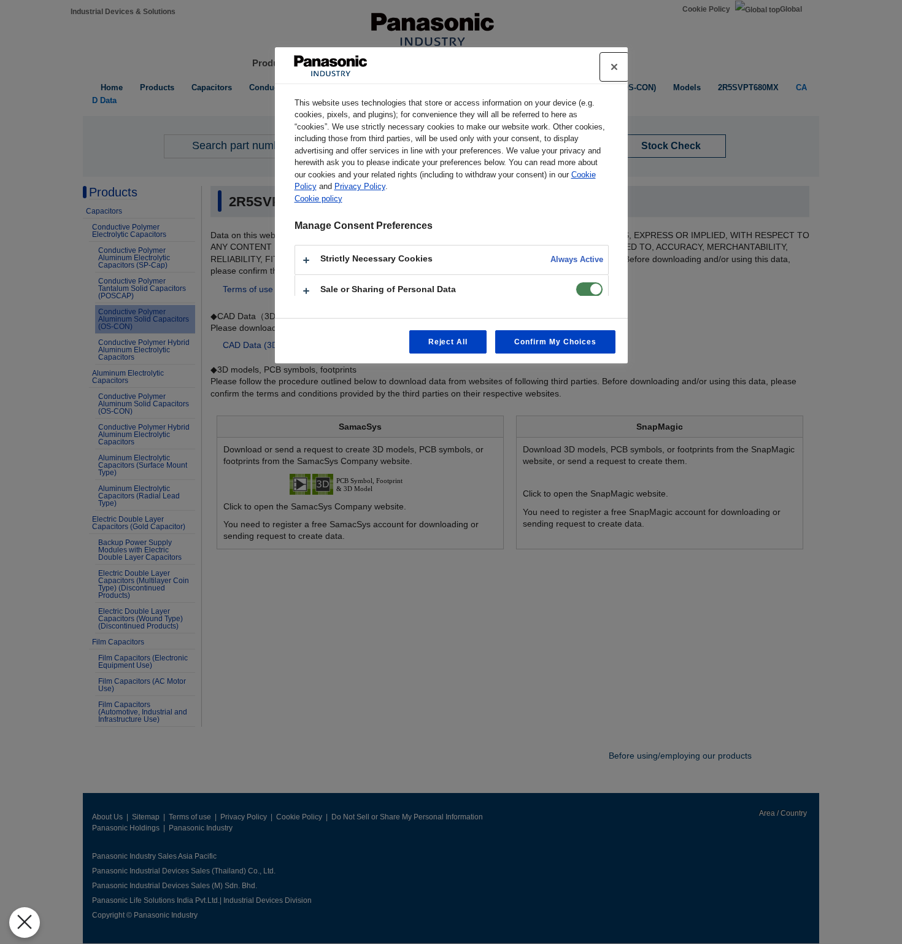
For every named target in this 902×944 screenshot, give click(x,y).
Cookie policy (318, 198)
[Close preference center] (614, 66)
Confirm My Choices (555, 342)
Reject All (448, 342)
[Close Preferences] (24, 922)
